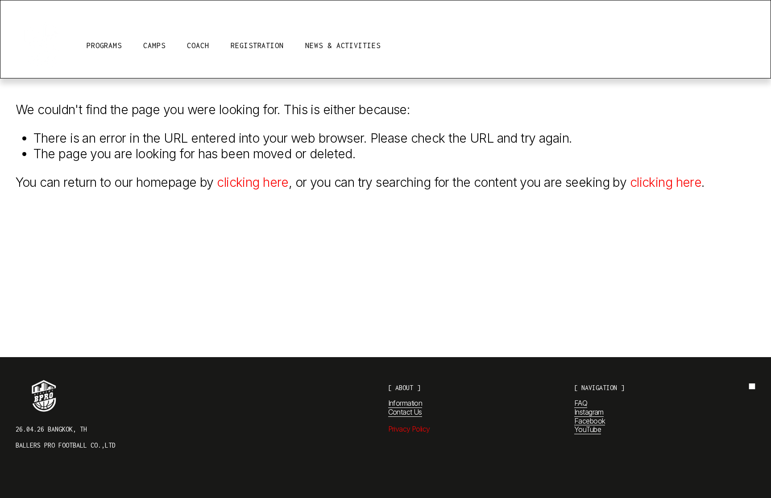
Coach (198, 45)
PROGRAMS (104, 45)
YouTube (587, 429)
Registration (257, 45)
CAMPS (154, 45)
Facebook (589, 421)
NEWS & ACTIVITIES (342, 45)
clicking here (253, 182)
